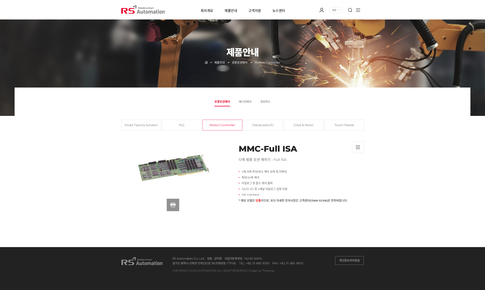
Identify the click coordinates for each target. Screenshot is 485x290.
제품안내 (231, 11)
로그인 (321, 19)
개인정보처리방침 (349, 260)
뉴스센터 (278, 11)
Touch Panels (344, 125)
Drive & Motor (304, 125)
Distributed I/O (263, 125)
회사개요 (207, 11)
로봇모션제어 (222, 101)
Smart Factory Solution (141, 125)
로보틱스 (265, 101)
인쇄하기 (173, 205)
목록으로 (358, 147)
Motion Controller (222, 125)
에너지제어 (245, 101)
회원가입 (321, 24)
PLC (182, 125)
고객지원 (254, 11)
